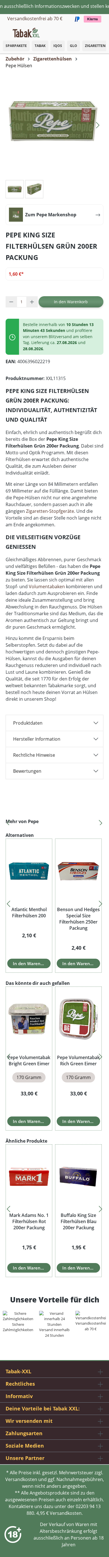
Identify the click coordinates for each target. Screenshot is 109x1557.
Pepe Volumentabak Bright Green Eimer (29, 1060)
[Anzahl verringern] (11, 301)
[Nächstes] (97, 123)
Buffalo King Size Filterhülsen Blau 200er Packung (78, 1221)
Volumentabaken (47, 586)
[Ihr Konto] (98, 31)
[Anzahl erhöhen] (32, 301)
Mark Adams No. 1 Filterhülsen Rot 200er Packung (29, 1221)
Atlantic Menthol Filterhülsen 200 (29, 912)
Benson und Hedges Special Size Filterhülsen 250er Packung (78, 918)
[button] (103, 29)
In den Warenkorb (71, 301)
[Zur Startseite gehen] (26, 32)
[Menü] (4, 31)
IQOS (57, 45)
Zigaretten (95, 45)
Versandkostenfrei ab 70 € (34, 18)
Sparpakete (16, 45)
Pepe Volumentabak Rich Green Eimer (78, 1060)
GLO (73, 45)
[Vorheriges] (11, 123)
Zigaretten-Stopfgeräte (50, 511)
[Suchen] (92, 31)
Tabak (40, 45)
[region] (54, 821)
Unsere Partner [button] (25, 1458)
